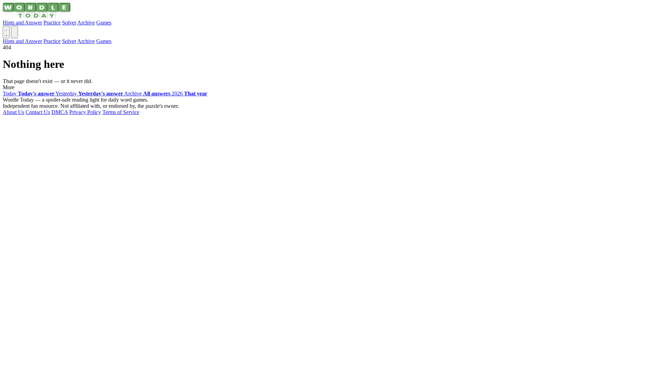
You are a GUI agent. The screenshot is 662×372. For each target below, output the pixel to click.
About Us (13, 112)
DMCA (59, 112)
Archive (86, 22)
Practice (52, 22)
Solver (69, 22)
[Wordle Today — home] (37, 16)
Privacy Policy (85, 112)
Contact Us (38, 112)
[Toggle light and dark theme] (6, 32)
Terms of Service (120, 112)
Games (103, 22)
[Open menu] (14, 32)
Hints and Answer (22, 22)
